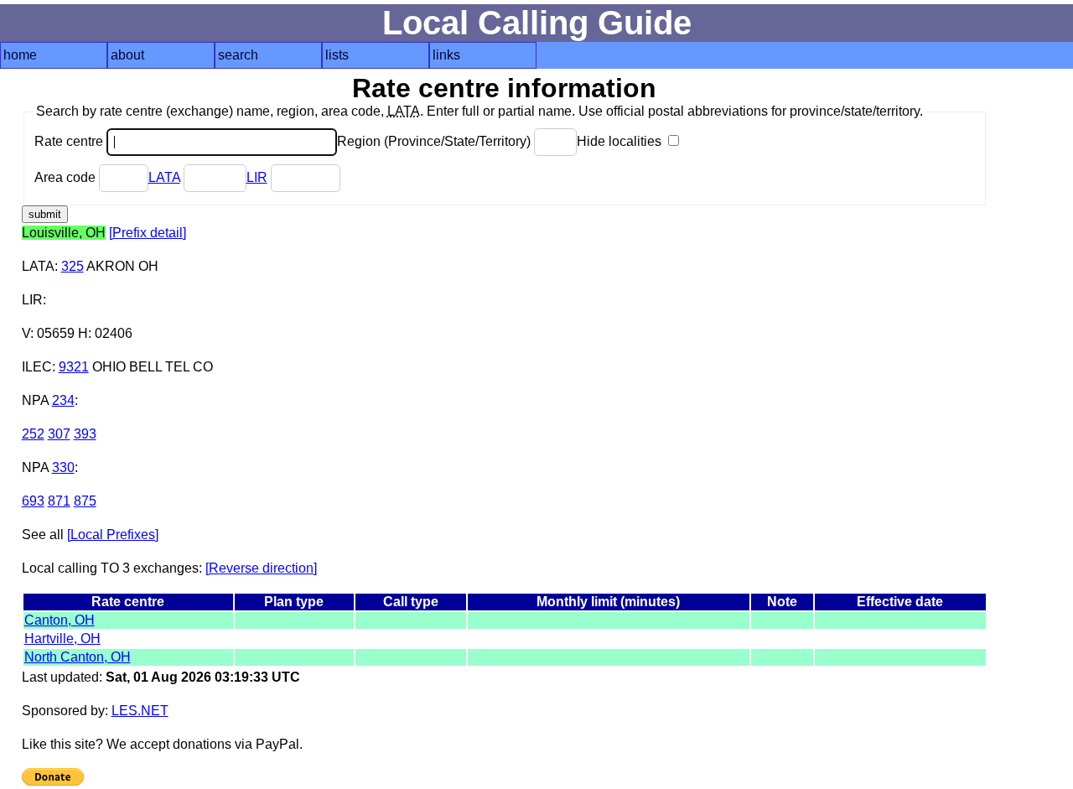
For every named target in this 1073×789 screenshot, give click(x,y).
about (127, 55)
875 (85, 501)
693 (33, 501)
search (238, 55)
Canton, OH (59, 620)
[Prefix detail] (147, 233)
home (20, 55)
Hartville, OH (62, 638)
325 (72, 266)
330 (63, 467)
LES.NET (139, 710)
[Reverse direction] (261, 568)
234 (63, 400)
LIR (256, 177)
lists (337, 55)
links (446, 55)
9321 (74, 367)
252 (33, 434)
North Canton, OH (77, 657)
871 (59, 501)
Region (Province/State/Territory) (435, 141)
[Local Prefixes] (112, 534)
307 (59, 434)
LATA (164, 177)
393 (85, 434)
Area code (66, 177)
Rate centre (70, 141)
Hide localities (621, 141)
